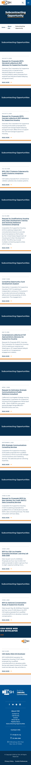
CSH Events (15, 715)
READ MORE (15, 82)
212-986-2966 (16, 738)
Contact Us (15, 713)
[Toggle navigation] (28, 2)
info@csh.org (16, 735)
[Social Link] (10, 704)
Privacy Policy (9, 761)
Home (3, 27)
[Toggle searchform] (22, 2)
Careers (15, 717)
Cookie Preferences (21, 761)
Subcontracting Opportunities (15, 723)
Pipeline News (15, 721)
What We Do (15, 719)
